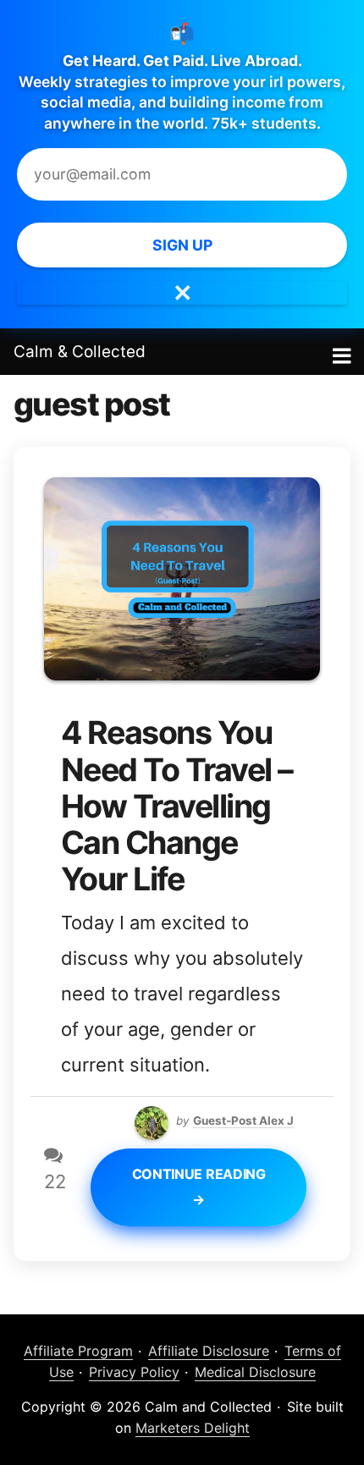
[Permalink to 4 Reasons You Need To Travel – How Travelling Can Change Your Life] (182, 491)
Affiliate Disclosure (208, 1350)
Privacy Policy (134, 1371)
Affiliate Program (78, 1350)
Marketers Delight (192, 1427)
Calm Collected (80, 351)
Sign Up (182, 245)
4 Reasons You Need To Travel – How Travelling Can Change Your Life (177, 805)
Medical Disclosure (255, 1371)
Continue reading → (199, 1186)
